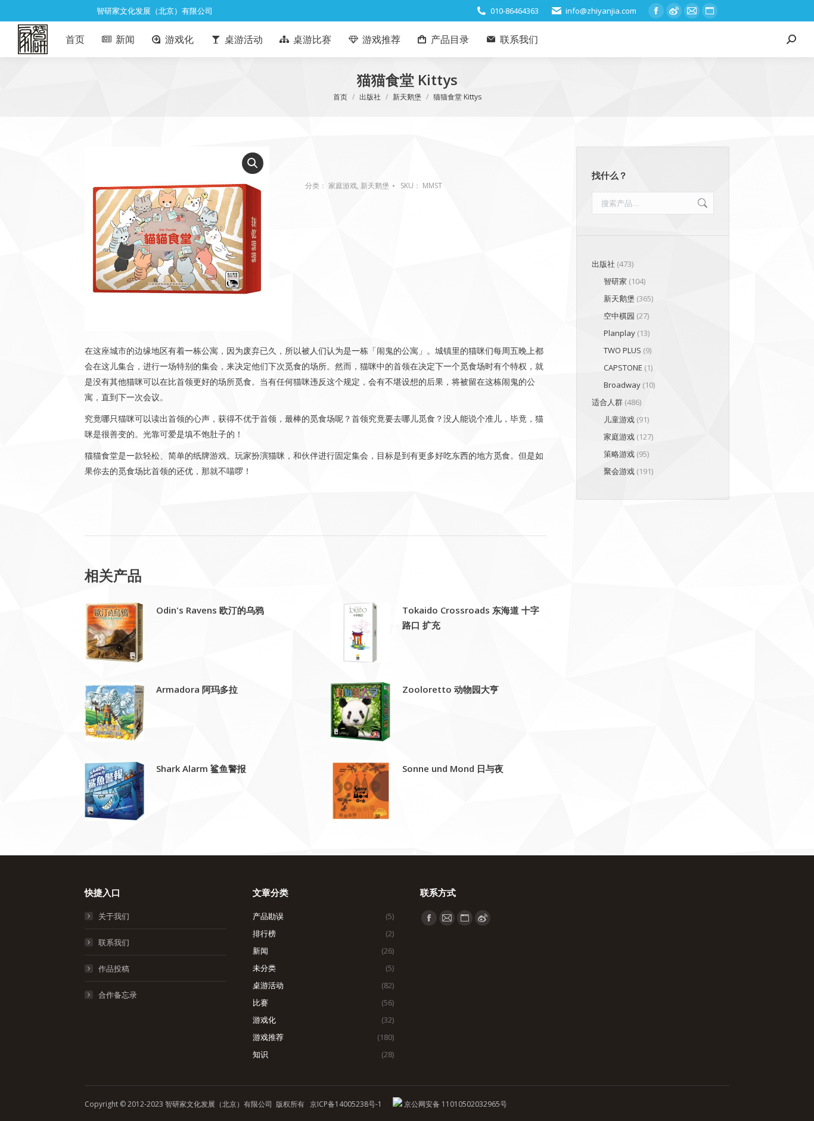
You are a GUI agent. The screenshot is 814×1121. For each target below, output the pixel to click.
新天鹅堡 (375, 185)
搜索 (701, 203)
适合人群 (607, 402)
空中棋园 (619, 315)
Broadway (622, 384)
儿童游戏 (619, 419)
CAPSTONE (623, 367)
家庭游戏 (342, 185)
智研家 (615, 281)
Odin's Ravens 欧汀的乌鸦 (210, 610)
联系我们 (113, 942)
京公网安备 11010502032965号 (454, 1104)
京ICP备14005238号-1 (346, 1104)
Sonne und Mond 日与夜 (453, 768)
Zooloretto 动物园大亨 (450, 689)
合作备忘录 (117, 994)
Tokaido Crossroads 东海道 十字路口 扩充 (470, 617)
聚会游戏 (619, 471)
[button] (252, 163)
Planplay (619, 333)
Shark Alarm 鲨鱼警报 (201, 768)
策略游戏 (619, 454)
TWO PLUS (622, 350)
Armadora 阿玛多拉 (197, 689)
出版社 (603, 264)
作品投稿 (113, 968)
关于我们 (113, 916)
